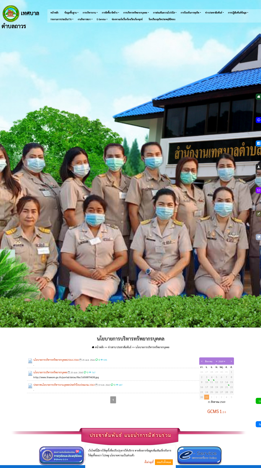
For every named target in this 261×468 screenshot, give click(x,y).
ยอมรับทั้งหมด (164, 462)
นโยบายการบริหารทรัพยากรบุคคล (50, 372)
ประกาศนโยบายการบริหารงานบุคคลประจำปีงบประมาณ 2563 (64, 384)
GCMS (213, 411)
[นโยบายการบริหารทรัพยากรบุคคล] (30, 373)
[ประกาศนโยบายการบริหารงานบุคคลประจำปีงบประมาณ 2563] (30, 385)
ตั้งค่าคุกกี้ (149, 462)
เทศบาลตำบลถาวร (20, 19)
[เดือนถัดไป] (231, 361)
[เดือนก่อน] (202, 361)
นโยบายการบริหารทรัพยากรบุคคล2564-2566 (56, 359)
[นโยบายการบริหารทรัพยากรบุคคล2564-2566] (30, 360)
